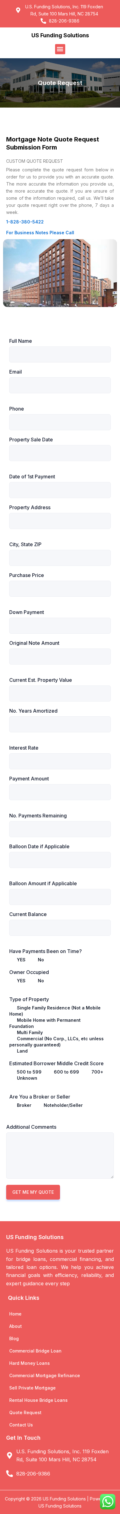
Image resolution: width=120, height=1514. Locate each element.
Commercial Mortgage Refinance (44, 1375)
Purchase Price (26, 575)
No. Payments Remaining (38, 815)
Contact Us (21, 1424)
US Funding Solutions (60, 35)
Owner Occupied (29, 972)
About (15, 1326)
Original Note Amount (34, 643)
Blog (14, 1338)
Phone (16, 409)
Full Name (20, 341)
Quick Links (23, 1298)
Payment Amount (29, 778)
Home (15, 1313)
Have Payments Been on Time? (45, 951)
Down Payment (26, 612)
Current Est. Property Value (40, 680)
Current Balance (28, 914)
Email (15, 372)
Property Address (29, 507)
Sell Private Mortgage (32, 1387)
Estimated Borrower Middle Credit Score (56, 1063)
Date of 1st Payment (32, 476)
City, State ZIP (25, 544)
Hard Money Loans (29, 1363)
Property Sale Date (31, 439)
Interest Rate (23, 748)
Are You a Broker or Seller (39, 1097)
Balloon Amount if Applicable (43, 883)
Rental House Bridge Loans (38, 1400)
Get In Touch (23, 1437)
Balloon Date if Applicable (39, 846)
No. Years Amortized (33, 711)
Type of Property (29, 999)
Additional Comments (31, 1127)
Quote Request (25, 1412)
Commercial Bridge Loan (35, 1350)
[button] (60, 49)
